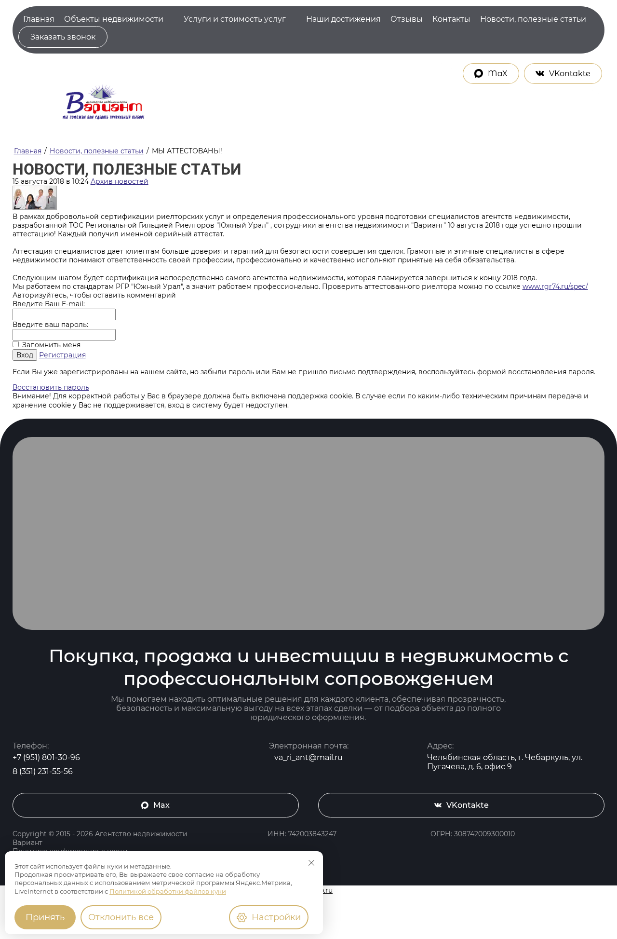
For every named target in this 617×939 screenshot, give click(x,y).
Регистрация (62, 355)
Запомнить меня (50, 344)
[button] (62, 37)
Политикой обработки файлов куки (167, 891)
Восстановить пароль (51, 387)
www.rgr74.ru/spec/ (555, 286)
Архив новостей (119, 181)
